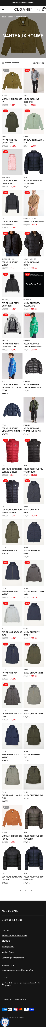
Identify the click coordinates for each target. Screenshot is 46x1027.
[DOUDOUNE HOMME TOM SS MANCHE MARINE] (12, 491)
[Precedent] (2, 2)
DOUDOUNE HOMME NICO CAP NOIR (12, 878)
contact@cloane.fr (8, 946)
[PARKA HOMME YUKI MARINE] (12, 654)
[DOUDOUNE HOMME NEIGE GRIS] (34, 80)
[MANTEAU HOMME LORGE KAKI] (12, 80)
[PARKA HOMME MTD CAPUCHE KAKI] (12, 121)
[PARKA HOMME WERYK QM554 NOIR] (12, 284)
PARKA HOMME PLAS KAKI (33, 795)
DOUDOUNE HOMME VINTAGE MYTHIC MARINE (11, 429)
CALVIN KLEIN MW (30, 218)
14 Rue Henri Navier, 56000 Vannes (14, 935)
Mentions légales (8, 952)
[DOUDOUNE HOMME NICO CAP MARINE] (34, 858)
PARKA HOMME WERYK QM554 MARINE (32, 304)
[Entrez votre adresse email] (41, 977)
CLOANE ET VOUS (12, 920)
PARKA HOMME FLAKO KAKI (32, 756)
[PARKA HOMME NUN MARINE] (34, 491)
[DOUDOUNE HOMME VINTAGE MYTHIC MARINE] (12, 410)
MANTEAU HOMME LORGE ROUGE (12, 837)
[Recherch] (39, 9)
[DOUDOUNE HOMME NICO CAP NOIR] (12, 858)
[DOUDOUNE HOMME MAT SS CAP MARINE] (34, 162)
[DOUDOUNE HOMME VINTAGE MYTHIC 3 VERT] (34, 325)
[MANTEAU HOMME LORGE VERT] (34, 121)
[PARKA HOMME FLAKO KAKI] (34, 736)
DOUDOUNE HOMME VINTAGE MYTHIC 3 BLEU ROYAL (11, 387)
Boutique (10, 16)
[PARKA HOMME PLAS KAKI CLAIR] (12, 777)
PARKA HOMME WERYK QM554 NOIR (10, 304)
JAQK (25, 96)
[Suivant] (43, 2)
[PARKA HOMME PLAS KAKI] (34, 777)
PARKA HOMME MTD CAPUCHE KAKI (9, 141)
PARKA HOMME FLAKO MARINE (10, 756)
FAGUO (4, 96)
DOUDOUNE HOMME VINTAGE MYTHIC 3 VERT (33, 345)
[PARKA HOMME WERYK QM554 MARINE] (34, 284)
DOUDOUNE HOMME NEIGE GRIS (31, 100)
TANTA (26, 506)
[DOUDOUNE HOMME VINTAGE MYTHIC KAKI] (34, 410)
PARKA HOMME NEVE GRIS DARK (34, 593)
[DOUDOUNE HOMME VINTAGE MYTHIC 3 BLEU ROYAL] (12, 366)
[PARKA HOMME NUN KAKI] (12, 532)
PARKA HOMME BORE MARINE (32, 552)
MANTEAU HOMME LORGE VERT (34, 141)
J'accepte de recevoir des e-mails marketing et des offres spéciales (23, 984)
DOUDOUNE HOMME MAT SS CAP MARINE (33, 182)
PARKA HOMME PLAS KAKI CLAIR (11, 796)
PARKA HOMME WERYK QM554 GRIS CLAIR (10, 345)
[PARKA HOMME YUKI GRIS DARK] (12, 695)
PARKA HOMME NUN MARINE (31, 511)
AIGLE (4, 137)
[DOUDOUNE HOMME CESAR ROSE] (12, 162)
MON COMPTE (10, 911)
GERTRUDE (6, 177)
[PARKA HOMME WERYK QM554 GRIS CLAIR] (12, 325)
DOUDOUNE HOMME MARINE (10, 263)
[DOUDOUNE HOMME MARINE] (12, 243)
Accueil (4, 16)
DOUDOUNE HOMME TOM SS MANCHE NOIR (33, 470)
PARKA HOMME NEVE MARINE (10, 593)
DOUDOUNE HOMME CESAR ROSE (10, 182)
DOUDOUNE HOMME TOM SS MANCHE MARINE (12, 511)
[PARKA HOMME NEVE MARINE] (12, 573)
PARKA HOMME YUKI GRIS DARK (11, 715)
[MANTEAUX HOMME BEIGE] (34, 203)
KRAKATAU (5, 300)
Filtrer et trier (12, 63)
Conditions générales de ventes (13, 957)
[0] (42, 9)
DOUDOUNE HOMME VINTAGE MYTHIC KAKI (32, 429)
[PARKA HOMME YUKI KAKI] (34, 654)
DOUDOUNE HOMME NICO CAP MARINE (34, 878)
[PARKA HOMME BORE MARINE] (34, 532)
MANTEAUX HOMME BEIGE (34, 221)
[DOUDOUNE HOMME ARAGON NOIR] (12, 203)
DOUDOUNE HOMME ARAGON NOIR (10, 223)
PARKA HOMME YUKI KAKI (33, 672)
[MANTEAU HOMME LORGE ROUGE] (12, 817)
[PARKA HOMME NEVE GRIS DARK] (34, 573)
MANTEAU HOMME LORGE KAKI (12, 100)
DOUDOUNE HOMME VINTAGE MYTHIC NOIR (32, 386)
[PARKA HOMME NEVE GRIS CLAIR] (12, 613)
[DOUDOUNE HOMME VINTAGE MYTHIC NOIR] (34, 366)
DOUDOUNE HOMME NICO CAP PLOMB (34, 837)
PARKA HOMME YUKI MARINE (9, 674)
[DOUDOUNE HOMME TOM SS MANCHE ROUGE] (12, 450)
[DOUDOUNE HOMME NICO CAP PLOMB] (34, 817)
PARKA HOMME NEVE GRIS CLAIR (12, 633)
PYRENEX (27, 341)
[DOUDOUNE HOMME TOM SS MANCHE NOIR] (34, 450)
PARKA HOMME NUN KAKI (11, 550)
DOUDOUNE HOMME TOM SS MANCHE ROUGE (12, 470)
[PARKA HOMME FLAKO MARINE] (12, 736)
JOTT (25, 177)
